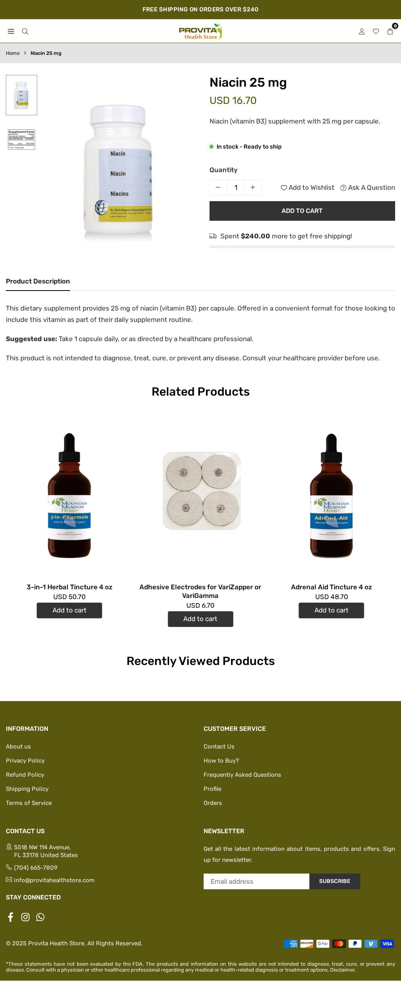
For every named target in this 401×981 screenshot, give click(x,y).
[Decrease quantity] (218, 187)
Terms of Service (29, 803)
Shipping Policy (27, 788)
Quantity (224, 170)
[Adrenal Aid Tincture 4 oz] (331, 494)
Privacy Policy (25, 760)
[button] (185, 173)
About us (18, 746)
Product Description (38, 281)
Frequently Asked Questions (242, 774)
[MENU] (11, 30)
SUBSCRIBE (334, 881)
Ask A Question (371, 187)
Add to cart (69, 610)
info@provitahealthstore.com (54, 880)
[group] (119, 171)
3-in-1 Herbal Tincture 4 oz (69, 587)
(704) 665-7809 (36, 867)
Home (13, 53)
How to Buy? (221, 760)
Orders (213, 803)
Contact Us (219, 746)
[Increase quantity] (253, 187)
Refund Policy (25, 774)
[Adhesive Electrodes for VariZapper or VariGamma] (200, 494)
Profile (212, 788)
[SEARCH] (25, 30)
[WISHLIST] (376, 30)
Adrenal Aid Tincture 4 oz (331, 587)
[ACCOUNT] (362, 30)
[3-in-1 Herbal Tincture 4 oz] (69, 494)
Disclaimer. (343, 970)
